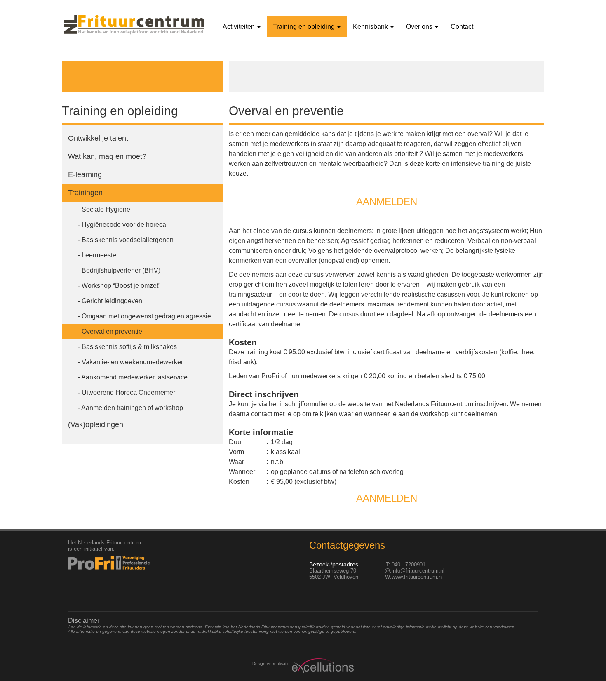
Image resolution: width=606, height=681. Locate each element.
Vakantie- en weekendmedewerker (132, 361)
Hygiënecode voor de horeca (124, 224)
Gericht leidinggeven (112, 300)
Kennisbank (371, 26)
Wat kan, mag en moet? (108, 156)
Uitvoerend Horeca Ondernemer (128, 392)
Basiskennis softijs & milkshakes (129, 346)
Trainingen (85, 193)
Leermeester (100, 255)
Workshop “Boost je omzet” (121, 285)
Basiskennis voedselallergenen (128, 239)
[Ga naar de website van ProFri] (122, 563)
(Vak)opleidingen (95, 424)
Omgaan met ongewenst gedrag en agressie (146, 316)
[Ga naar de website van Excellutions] (322, 665)
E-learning (85, 174)
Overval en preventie (112, 331)
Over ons (420, 26)
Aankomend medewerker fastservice (134, 377)
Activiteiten (239, 26)
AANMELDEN (386, 201)
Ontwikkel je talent (98, 138)
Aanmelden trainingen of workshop (132, 407)
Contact (462, 26)
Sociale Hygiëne (106, 209)
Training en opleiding (304, 26)
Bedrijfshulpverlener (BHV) (121, 270)
